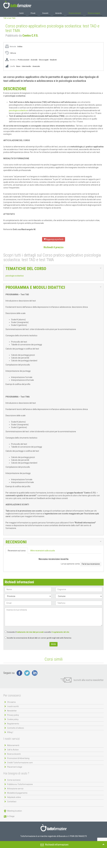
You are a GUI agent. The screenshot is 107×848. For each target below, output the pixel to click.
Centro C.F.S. (30, 35)
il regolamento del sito (60, 632)
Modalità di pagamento (17, 793)
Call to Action (13, 750)
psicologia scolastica (18, 110)
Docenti (45, 13)
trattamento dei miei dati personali (30, 632)
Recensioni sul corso (17, 550)
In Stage (10, 816)
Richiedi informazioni (56, 844)
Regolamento (13, 724)
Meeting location (14, 811)
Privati (33, 13)
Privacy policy (13, 715)
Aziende (58, 13)
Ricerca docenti (75, 13)
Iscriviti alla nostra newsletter (88, 680)
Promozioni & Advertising (18, 758)
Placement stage (14, 767)
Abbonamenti (13, 745)
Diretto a (13, 60)
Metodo (13, 47)
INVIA (53, 644)
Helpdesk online (14, 797)
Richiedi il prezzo (54, 247)
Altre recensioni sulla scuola (42, 550)
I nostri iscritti (13, 706)
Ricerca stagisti (94, 13)
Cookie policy (13, 719)
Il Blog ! (10, 732)
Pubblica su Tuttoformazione (20, 784)
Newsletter (12, 711)
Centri (21, 13)
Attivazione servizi (15, 788)
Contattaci (11, 801)
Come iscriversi (13, 780)
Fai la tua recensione (91, 564)
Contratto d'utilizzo (15, 728)
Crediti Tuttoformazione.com (20, 762)
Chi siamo (11, 702)
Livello (13, 66)
